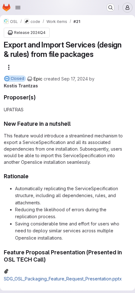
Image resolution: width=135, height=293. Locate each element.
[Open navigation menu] (18, 8)
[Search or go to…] (110, 7)
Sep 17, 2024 (74, 78)
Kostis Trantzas (21, 85)
